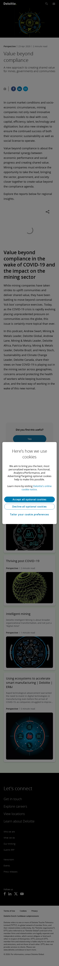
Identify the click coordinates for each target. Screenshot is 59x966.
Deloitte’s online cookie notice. (37, 487)
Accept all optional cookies (29, 499)
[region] (29, 483)
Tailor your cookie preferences (29, 514)
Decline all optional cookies (29, 506)
